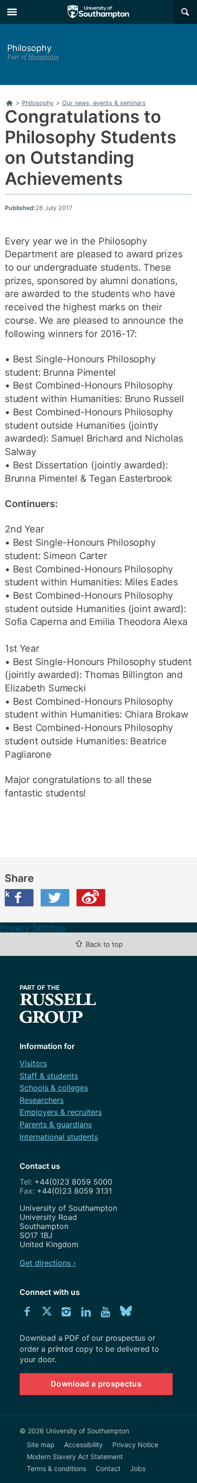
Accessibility (83, 1445)
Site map (41, 1445)
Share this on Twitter (55, 897)
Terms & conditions (56, 1468)
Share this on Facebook (7, 894)
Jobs (137, 1468)
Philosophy (29, 48)
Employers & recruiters (61, 1112)
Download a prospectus (96, 1383)
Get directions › (48, 1263)
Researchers (42, 1100)
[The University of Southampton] (98, 12)
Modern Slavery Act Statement (75, 1456)
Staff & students (49, 1075)
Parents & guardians (56, 1124)
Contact (108, 1468)
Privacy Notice (135, 1445)
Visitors (33, 1063)
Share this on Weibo (91, 897)
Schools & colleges (54, 1087)
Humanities (43, 57)
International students (59, 1137)
